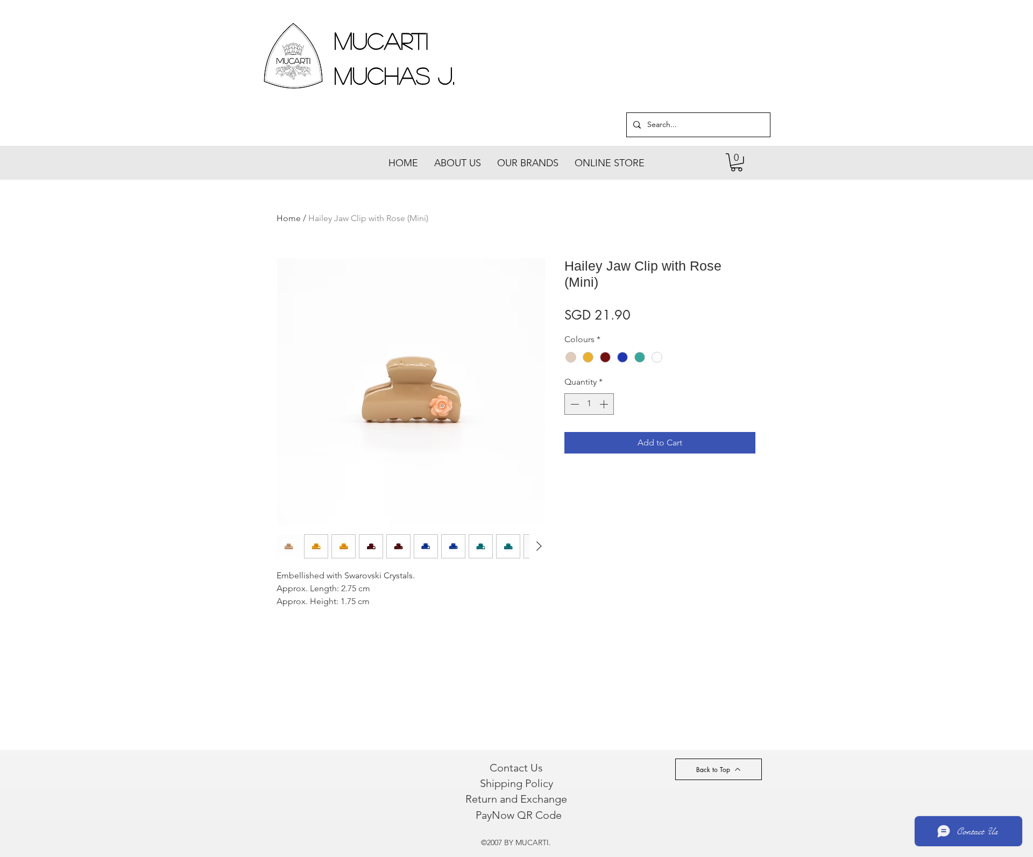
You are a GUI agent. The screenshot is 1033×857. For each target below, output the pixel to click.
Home (289, 218)
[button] (736, 162)
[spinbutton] (589, 404)
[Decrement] (573, 404)
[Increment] (604, 404)
